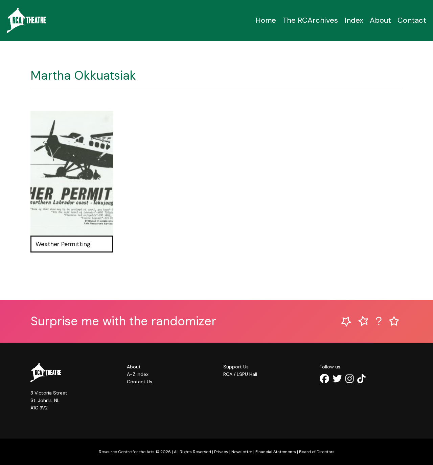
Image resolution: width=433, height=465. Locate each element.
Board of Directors (317, 451)
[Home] (26, 20)
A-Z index (138, 374)
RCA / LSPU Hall (240, 374)
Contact (411, 20)
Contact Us (139, 382)
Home (265, 20)
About (380, 20)
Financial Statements (275, 451)
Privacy (221, 451)
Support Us (236, 367)
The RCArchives (310, 20)
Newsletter (241, 451)
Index (353, 20)
